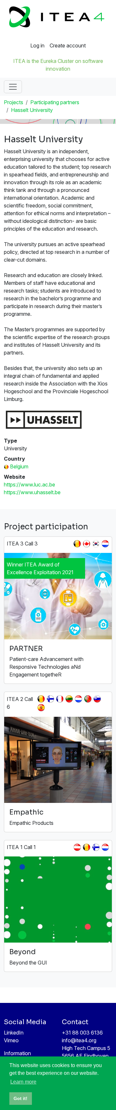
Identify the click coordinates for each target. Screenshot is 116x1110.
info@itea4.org (79, 1040)
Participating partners (54, 102)
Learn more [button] (23, 1082)
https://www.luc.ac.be (29, 484)
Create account (68, 45)
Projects (13, 102)
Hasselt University (32, 110)
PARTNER (26, 648)
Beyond (22, 951)
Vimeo (11, 1040)
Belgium (19, 466)
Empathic (26, 812)
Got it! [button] (20, 1098)
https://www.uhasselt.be (32, 492)
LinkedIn (14, 1032)
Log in (37, 45)
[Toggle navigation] (13, 86)
